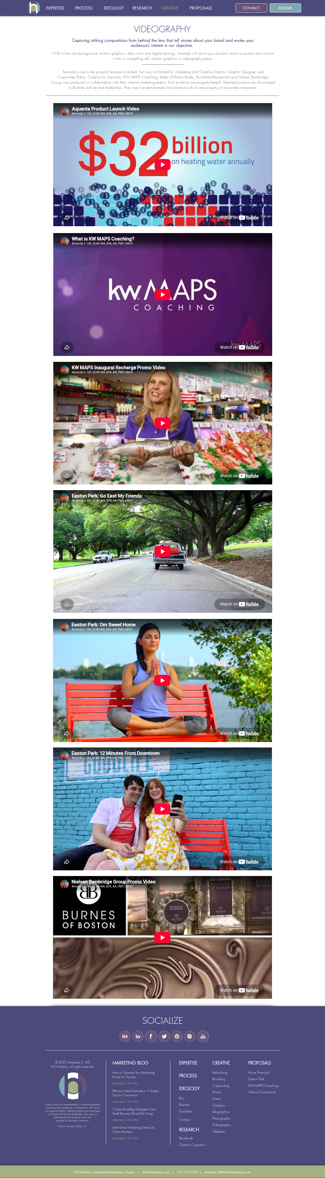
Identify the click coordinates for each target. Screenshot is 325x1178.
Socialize (185, 1111)
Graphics (218, 1105)
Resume (184, 1104)
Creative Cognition (192, 1144)
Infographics (220, 1111)
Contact (184, 1119)
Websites (218, 1131)
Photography (221, 1118)
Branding (218, 1079)
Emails (216, 1092)
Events (216, 1098)
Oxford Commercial (262, 1092)
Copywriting (220, 1085)
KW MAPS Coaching (263, 1085)
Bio (181, 1098)
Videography (221, 1124)
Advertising (219, 1072)
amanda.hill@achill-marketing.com (227, 1172)
